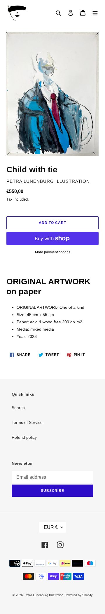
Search (18, 407)
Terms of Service (27, 422)
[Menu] (95, 13)
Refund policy (24, 437)
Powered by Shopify (78, 595)
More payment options (52, 252)
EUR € (51, 527)
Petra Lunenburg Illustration (43, 595)
